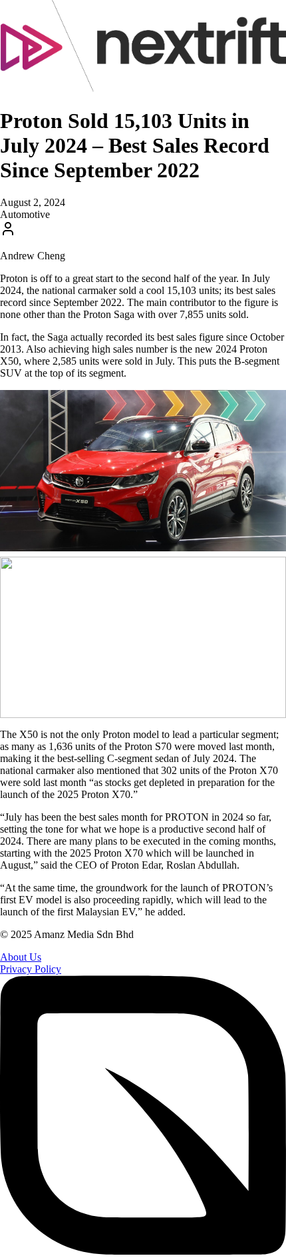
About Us (20, 957)
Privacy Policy (30, 969)
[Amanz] (143, 1251)
